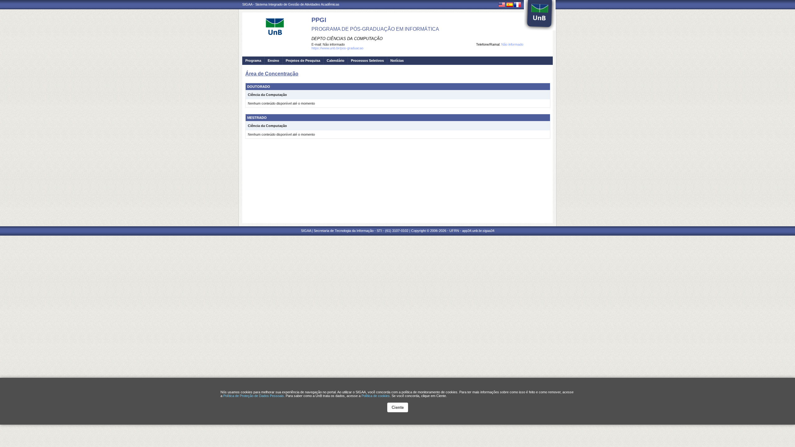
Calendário (335, 60)
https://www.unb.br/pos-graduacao (337, 48)
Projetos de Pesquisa (303, 60)
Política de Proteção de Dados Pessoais (253, 396)
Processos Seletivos (367, 60)
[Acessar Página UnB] (540, 15)
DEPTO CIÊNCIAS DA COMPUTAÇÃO (347, 38)
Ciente (398, 407)
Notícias (397, 60)
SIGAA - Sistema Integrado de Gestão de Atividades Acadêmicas (290, 4)
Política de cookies (375, 396)
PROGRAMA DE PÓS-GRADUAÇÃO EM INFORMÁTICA (375, 29)
